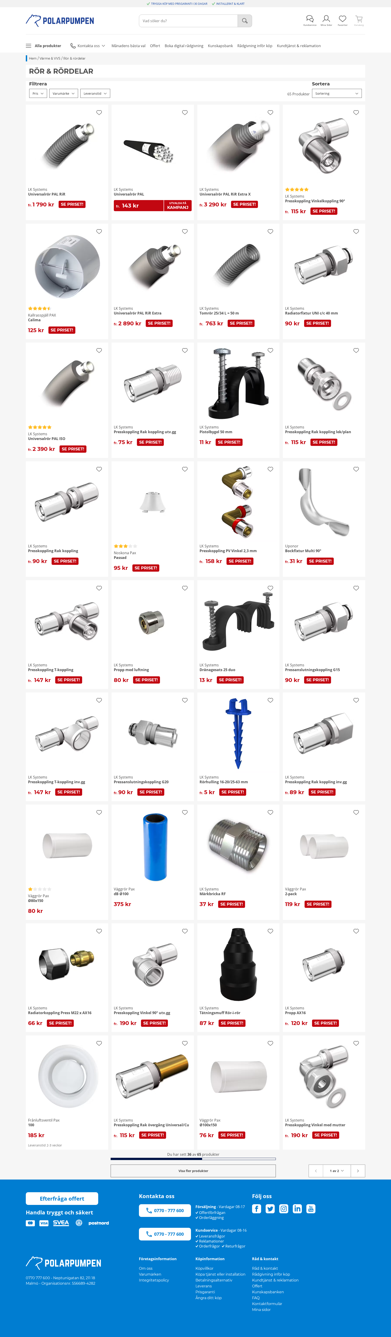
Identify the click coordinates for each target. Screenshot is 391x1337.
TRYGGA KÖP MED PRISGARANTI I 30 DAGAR (179, 4)
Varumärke (61, 93)
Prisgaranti (205, 1292)
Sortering (322, 93)
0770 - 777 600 (169, 1210)
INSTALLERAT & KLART (230, 4)
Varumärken (150, 1274)
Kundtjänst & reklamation (275, 1280)
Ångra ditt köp (209, 1298)
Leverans (204, 1286)
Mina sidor (261, 1310)
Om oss (146, 1268)
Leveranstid (92, 93)
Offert (257, 1286)
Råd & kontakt (265, 1268)
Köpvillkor (204, 1268)
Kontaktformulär (267, 1304)
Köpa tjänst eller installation (221, 1274)
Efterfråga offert (62, 1198)
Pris (35, 93)
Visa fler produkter (193, 1171)
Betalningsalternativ (214, 1280)
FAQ (256, 1298)
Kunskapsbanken (268, 1292)
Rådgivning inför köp (271, 1274)
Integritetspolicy (154, 1280)
